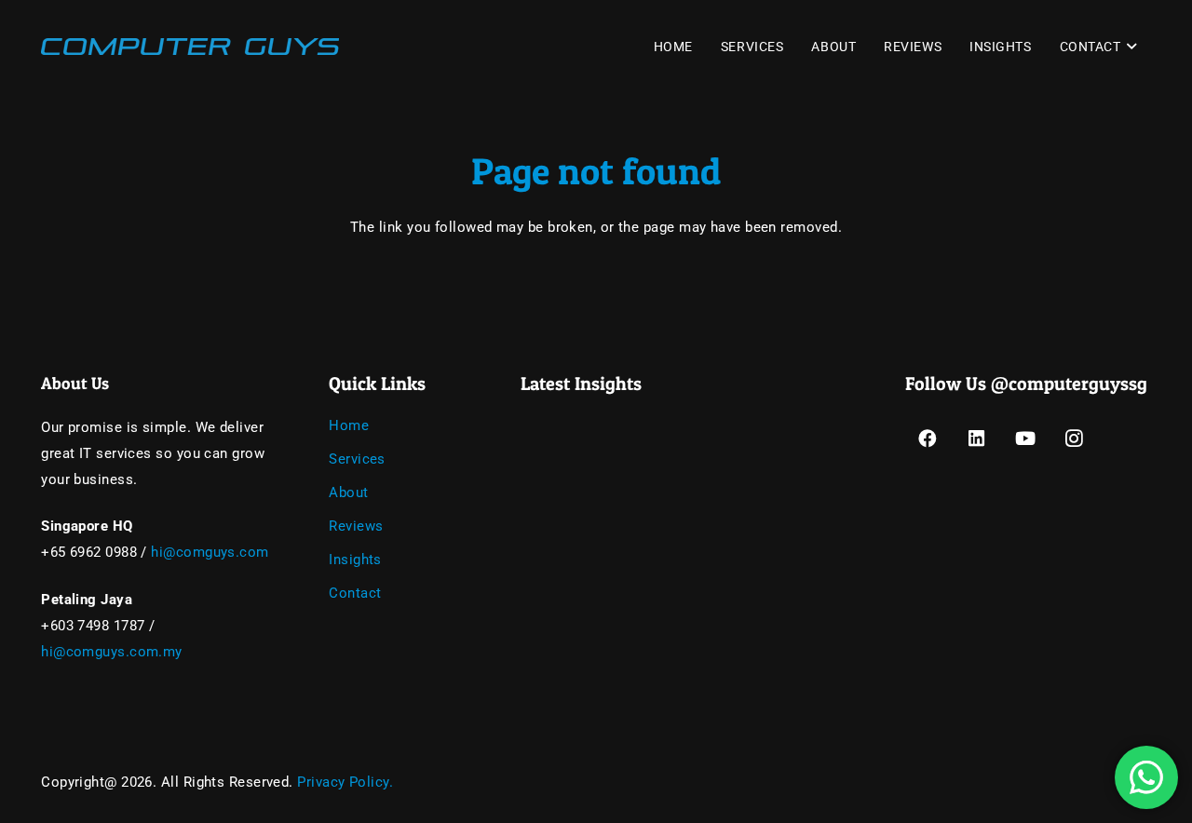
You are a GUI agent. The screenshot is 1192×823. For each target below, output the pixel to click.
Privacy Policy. (345, 782)
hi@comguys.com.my (112, 651)
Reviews (356, 526)
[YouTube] (1026, 439)
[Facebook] (928, 439)
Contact (355, 593)
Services (357, 459)
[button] (1129, 46)
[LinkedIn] (976, 439)
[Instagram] (1075, 439)
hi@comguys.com (209, 552)
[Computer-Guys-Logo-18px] (190, 46)
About (348, 492)
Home (349, 425)
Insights (355, 559)
